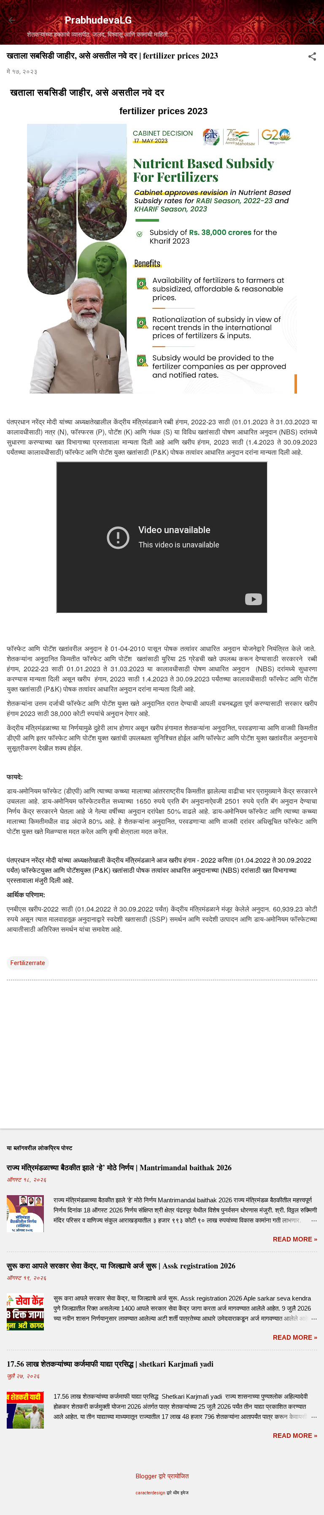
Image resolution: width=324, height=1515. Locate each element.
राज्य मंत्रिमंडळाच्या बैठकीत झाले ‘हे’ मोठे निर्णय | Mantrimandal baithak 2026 (119, 1167)
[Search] (312, 23)
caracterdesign (150, 1493)
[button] (312, 57)
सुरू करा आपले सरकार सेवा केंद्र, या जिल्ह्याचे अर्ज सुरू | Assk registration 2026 (121, 1265)
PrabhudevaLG (98, 20)
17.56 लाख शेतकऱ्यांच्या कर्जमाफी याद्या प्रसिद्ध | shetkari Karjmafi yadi (110, 1363)
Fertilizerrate (28, 963)
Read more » (295, 1239)
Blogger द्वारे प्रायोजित (162, 1476)
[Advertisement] (162, 1056)
